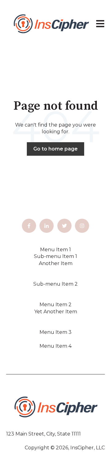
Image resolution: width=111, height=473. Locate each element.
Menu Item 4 (55, 346)
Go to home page (55, 149)
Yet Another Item (55, 312)
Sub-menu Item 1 (55, 256)
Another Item (55, 263)
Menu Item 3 (55, 332)
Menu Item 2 (55, 304)
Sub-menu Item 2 (55, 284)
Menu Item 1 (55, 249)
